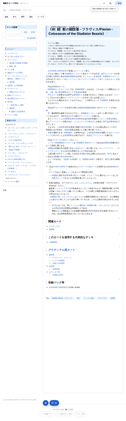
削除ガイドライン (14, 95)
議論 (31, 17)
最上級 (58, 92)
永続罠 (51, 266)
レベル (106, 89)
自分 (88, 142)
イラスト (80, 197)
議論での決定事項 (18, 111)
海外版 (12, 82)
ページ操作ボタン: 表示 (64, 414)
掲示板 (10, 102)
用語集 (10, 85)
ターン (61, 79)
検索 (25, 32)
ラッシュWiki (12, 115)
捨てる (60, 73)
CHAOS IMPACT (60, 166)
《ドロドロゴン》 (14, 156)
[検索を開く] (110, 3)
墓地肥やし (78, 95)
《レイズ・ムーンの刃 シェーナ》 (20, 143)
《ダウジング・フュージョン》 (19, 175)
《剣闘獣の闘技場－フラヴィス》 (62, 298)
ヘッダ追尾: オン (46, 414)
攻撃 (79, 119)
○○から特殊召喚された (16, 159)
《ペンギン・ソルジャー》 (17, 153)
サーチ (89, 73)
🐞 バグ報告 (69, 409)
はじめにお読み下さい (16, 56)
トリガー (51, 142)
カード (63, 89)
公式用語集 (18, 85)
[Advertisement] (21, 228)
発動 (62, 116)
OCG (54, 205)
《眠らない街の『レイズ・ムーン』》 (22, 146)
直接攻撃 (68, 130)
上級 (51, 92)
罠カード (95, 79)
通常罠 (51, 255)
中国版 (25, 63)
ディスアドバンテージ (73, 97)
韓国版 (18, 63)
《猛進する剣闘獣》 (71, 159)
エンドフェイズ (72, 79)
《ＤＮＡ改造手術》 (15, 140)
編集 (6, 17)
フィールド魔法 (13, 181)
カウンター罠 (54, 272)
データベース (12, 88)
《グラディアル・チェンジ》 (61, 258)
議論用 (12, 108)
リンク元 (40, 17)
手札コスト (52, 95)
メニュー (10, 49)
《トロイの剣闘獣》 (58, 260)
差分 (14, 17)
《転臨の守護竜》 (14, 150)
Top (4, 10)
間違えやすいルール (17, 92)
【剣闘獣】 (104, 100)
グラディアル (86, 79)
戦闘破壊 (68, 76)
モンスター (76, 73)
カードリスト (12, 60)
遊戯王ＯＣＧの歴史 (15, 73)
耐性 (73, 76)
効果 (97, 73)
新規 (119, 3)
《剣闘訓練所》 (80, 89)
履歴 (22, 17)
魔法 (78, 298)
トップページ (12, 53)
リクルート (89, 76)
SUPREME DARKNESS (57, 71)
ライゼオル (11, 171)
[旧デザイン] (24, 3)
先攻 (77, 148)
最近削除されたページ (16, 98)
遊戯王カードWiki (10, 3)
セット (113, 79)
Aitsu (62, 409)
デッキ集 (10, 69)
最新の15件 (11, 120)
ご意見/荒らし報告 (16, 105)
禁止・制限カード (17, 79)
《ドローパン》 (13, 137)
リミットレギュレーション (17, 76)
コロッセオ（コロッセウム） (81, 183)
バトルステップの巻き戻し (85, 121)
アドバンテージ (85, 116)
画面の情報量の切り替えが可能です (104, 9)
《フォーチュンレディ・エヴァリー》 (22, 134)
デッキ (104, 79)
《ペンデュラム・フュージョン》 (20, 162)
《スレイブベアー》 (106, 148)
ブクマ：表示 (80, 414)
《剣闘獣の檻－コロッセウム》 (62, 197)
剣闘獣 (69, 73)
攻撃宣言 (70, 107)
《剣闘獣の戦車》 (88, 159)
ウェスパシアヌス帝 (62, 188)
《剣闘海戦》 (68, 132)
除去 (53, 97)
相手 (103, 73)
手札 (49, 73)
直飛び (33, 32)
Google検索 (31, 38)
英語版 (12, 63)
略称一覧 (12, 66)
